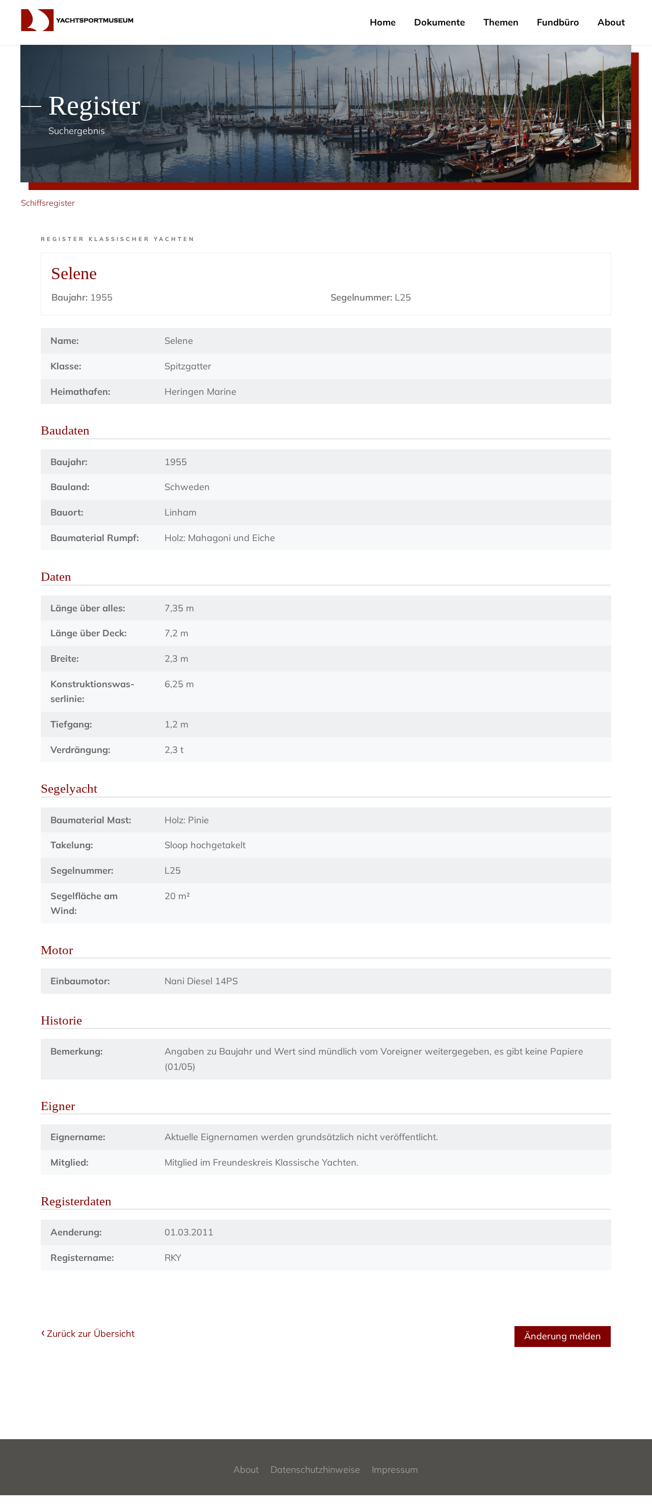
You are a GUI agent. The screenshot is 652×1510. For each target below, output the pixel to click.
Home (383, 22)
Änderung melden (562, 1336)
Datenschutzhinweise (315, 1469)
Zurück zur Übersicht (90, 1333)
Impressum (395, 1469)
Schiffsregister (48, 203)
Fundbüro (558, 22)
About (611, 22)
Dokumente (439, 22)
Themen (501, 22)
